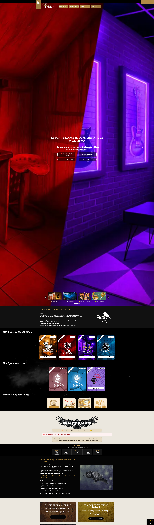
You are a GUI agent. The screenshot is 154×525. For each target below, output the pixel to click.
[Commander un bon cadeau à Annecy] (85, 403)
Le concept (92, 2)
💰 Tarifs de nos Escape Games (87, 159)
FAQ (98, 2)
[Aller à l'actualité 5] (78, 303)
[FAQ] (100, 403)
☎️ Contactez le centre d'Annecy (66, 154)
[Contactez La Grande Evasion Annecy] (53, 403)
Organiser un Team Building (58, 517)
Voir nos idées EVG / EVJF (96, 518)
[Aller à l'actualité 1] (74, 303)
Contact (103, 2)
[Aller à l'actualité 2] (75, 303)
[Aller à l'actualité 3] (76, 303)
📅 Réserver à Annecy (87, 154)
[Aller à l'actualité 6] (79, 303)
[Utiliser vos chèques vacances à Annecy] (69, 403)
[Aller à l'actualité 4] (77, 303)
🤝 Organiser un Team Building (66, 159)
